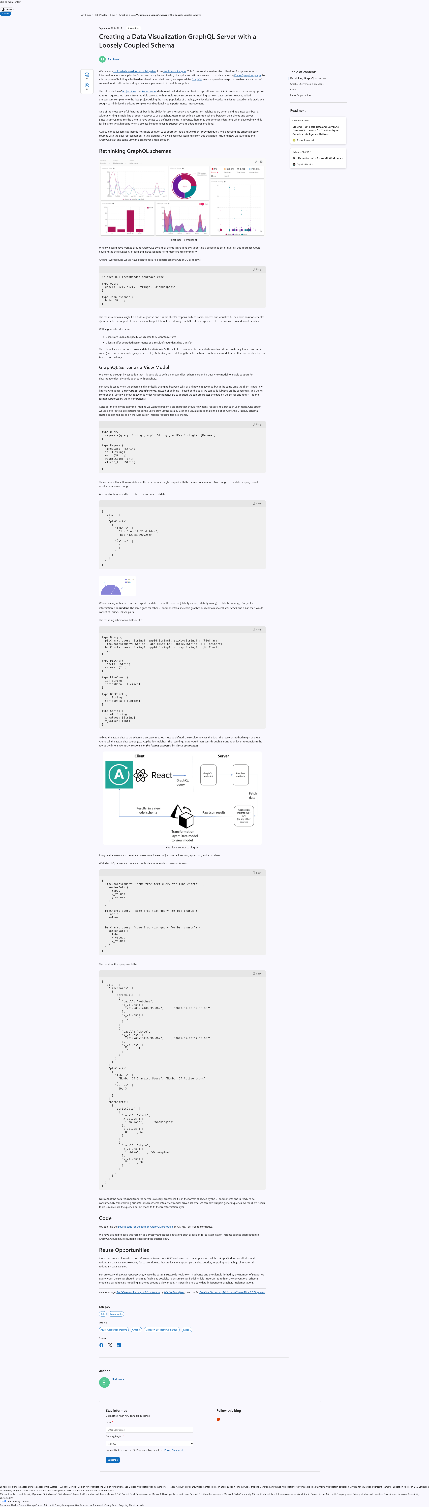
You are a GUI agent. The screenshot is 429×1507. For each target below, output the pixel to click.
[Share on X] (110, 1345)
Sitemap (30, 1505)
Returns (240, 1486)
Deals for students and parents (81, 1490)
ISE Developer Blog (105, 14)
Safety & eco (111, 1505)
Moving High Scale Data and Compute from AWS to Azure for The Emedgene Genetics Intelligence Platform (315, 130)
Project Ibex (129, 91)
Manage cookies (70, 1505)
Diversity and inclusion (395, 1494)
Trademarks (99, 1505)
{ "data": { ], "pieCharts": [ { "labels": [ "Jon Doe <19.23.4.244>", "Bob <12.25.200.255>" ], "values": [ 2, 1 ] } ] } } (130, 538)
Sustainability (6, 1497)
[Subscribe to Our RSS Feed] (219, 1420)
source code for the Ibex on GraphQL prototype (145, 1226)
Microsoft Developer (162, 1494)
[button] (182, 236)
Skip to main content (10, 1)
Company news (344, 1494)
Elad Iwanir (113, 59)
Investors (378, 1494)
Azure (148, 1494)
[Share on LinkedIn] (118, 1345)
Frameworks (116, 1313)
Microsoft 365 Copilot (118, 1494)
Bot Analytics (149, 91)
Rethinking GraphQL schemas (308, 78)
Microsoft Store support (223, 1486)
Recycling (123, 1505)
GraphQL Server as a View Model (307, 83)
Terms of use (86, 1505)
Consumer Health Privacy (13, 1505)
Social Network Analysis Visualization (138, 1292)
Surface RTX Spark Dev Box (63, 1486)
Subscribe (113, 1459)
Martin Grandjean (174, 1292)
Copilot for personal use (116, 1486)
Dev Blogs (85, 14)
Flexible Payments (316, 1486)
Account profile (183, 1486)
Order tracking (251, 1486)
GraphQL (197, 79)
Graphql (136, 1329)
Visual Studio (303, 1494)
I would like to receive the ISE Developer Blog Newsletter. (144, 1450)
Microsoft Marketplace (263, 1494)
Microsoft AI (6, 1494)
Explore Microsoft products (142, 1486)
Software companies (286, 1494)
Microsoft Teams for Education (387, 1486)
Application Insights (174, 71)
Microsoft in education (337, 1486)
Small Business (137, 1494)
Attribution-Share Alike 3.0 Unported (243, 1292)
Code (293, 89)
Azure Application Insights (114, 1329)
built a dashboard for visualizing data (134, 71)
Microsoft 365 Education (416, 1486)
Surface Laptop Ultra (38, 1486)
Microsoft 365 (55, 1494)
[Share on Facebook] (101, 1345)
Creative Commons (210, 1292)
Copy (258, 269)
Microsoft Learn (181, 1494)
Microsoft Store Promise (294, 1486)
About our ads (136, 1505)
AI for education (106, 1490)
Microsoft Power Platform (76, 1494)
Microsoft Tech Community (237, 1494)
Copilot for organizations (90, 1486)
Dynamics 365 (39, 1494)
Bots (103, 1313)
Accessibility (414, 1494)
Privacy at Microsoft (363, 1494)
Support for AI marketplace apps (206, 1494)
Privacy (58, 1505)
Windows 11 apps (166, 1486)
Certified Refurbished (270, 1486)
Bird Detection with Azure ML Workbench (317, 158)
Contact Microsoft (44, 1505)
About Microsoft (327, 1494)
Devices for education (361, 1486)
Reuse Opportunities (300, 95)
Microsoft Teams (97, 1494)
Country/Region (115, 1436)
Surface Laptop (19, 1486)
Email (109, 1421)
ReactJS (187, 1329)
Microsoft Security (22, 1494)
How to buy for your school (14, 1490)
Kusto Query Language (247, 75)
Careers (314, 1494)
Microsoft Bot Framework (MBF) (161, 1329)
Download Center (201, 1486)
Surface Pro (6, 1486)
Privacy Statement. (173, 1450)
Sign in (5, 13)
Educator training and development (47, 1490)
